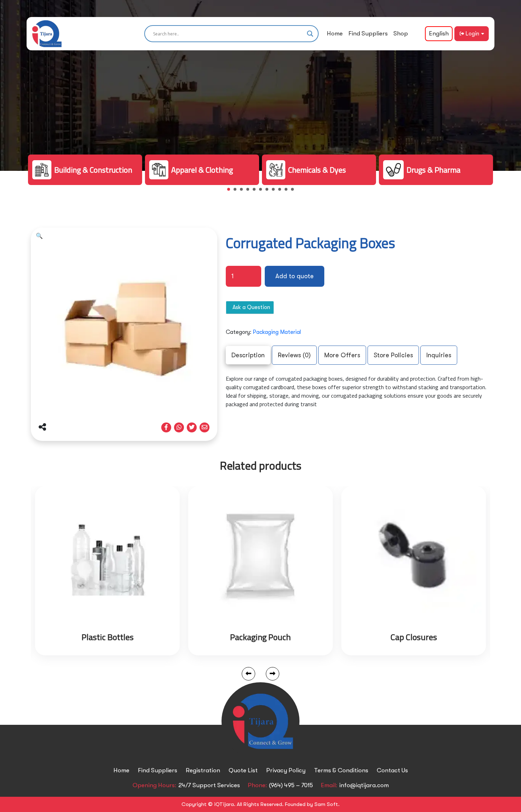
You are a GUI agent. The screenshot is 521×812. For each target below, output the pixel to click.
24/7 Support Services (209, 785)
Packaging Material (277, 332)
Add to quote (294, 276)
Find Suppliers (368, 33)
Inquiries (438, 355)
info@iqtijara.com (364, 785)
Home (335, 33)
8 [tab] (275, 191)
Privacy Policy (286, 770)
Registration (203, 770)
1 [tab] (230, 191)
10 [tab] (288, 191)
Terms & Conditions (341, 770)
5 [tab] (256, 191)
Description (248, 355)
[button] (39, 236)
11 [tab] (294, 191)
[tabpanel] (85, 170)
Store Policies (393, 355)
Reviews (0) (294, 355)
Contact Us (392, 770)
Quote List (243, 770)
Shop (400, 33)
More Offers (342, 355)
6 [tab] (262, 191)
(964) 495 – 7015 (291, 785)
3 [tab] (243, 191)
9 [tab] (281, 191)
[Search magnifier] (310, 34)
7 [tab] (269, 191)
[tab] (248, 355)
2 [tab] (237, 191)
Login (472, 33)
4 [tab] (249, 191)
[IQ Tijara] (47, 33)
